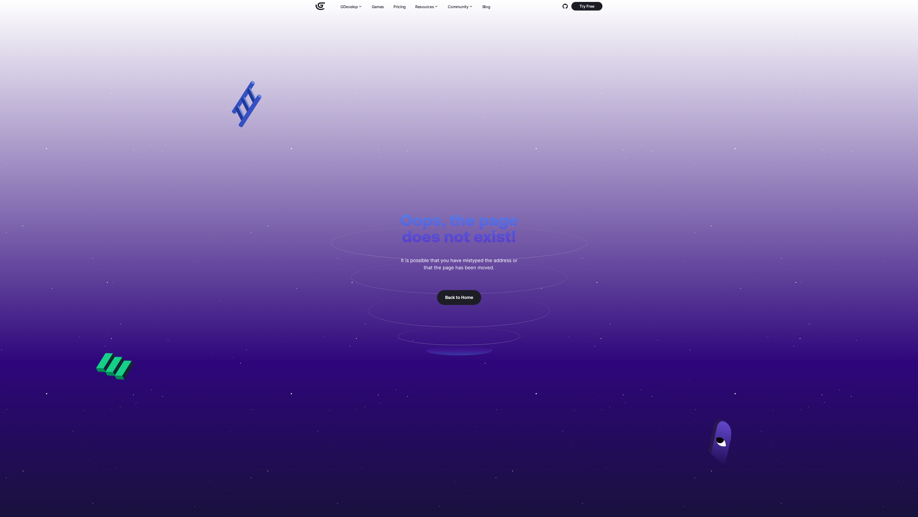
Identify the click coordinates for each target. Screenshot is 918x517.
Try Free (586, 6)
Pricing (399, 6)
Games (378, 6)
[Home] (320, 6)
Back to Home (459, 297)
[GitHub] (565, 6)
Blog (486, 6)
